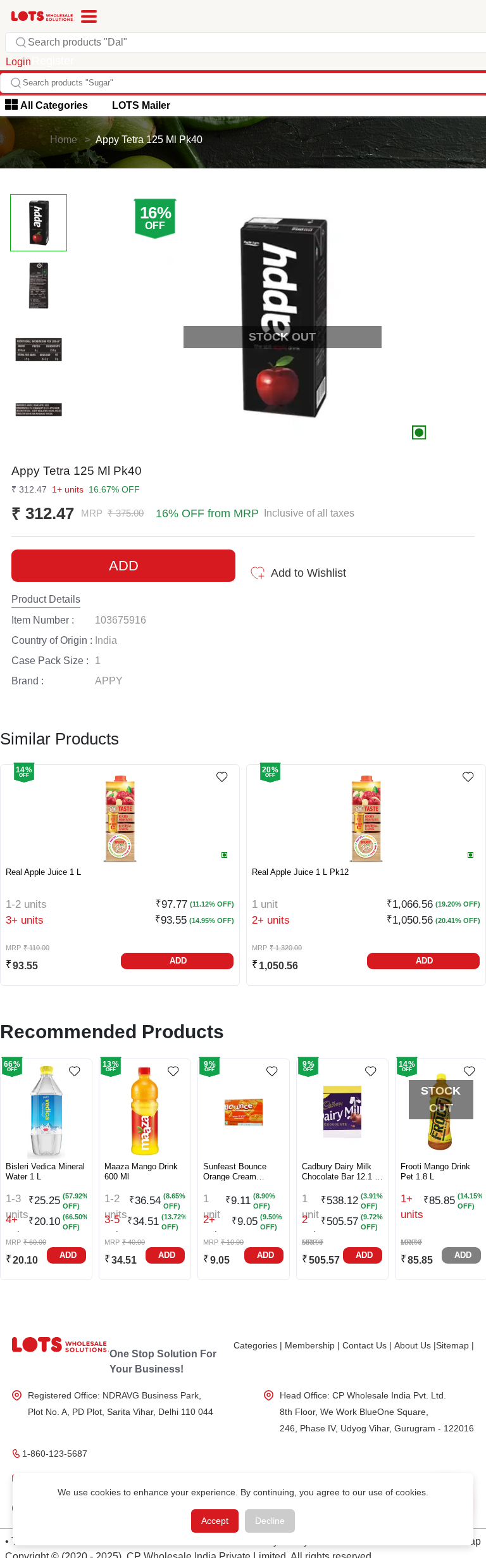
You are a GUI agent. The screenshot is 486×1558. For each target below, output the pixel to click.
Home (63, 139)
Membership (312, 1345)
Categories (258, 1345)
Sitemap (455, 1345)
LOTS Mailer (141, 105)
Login (18, 61)
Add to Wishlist (308, 573)
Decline (270, 1521)
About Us (415, 1345)
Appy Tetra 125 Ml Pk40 (149, 139)
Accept (214, 1521)
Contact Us (367, 1345)
